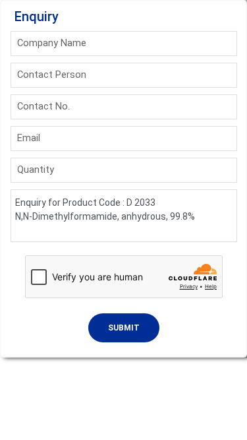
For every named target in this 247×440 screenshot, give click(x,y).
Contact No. (43, 106)
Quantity (35, 169)
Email (28, 138)
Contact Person (51, 74)
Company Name (51, 43)
